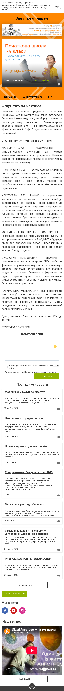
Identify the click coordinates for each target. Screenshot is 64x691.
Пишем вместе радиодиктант (24, 418)
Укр (56, 6)
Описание (10, 97)
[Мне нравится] (58, 408)
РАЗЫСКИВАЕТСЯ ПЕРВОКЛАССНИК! (28, 558)
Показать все (25, 585)
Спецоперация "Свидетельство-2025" (29, 472)
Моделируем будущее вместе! (25, 392)
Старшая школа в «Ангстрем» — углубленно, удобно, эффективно (26, 532)
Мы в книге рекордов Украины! (25, 504)
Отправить (47, 376)
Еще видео (24, 679)
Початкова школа (13, 80)
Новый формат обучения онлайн (26, 446)
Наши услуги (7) (31, 97)
